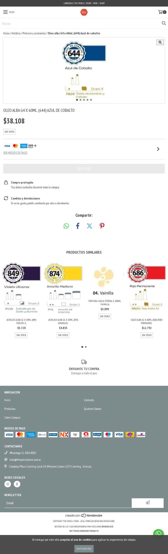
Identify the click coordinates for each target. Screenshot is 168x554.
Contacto (89, 400)
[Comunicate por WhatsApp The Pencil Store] (158, 534)
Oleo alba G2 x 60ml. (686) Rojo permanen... (146, 321)
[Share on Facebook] (77, 226)
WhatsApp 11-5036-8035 (23, 453)
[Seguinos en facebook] (17, 484)
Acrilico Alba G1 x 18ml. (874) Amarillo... (63, 321)
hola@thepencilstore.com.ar (25, 460)
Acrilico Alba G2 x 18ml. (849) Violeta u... (21, 321)
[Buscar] (163, 23)
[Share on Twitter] (89, 226)
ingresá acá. (108, 526)
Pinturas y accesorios (34, 33)
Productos (9, 409)
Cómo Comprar (12, 417)
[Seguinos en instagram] (7, 484)
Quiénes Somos (92, 409)
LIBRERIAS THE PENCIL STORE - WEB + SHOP (84, 3)
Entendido (84, 548)
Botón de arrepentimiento (84, 531)
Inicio (6, 33)
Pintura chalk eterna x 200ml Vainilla (105, 302)
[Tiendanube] (84, 516)
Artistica (15, 33)
